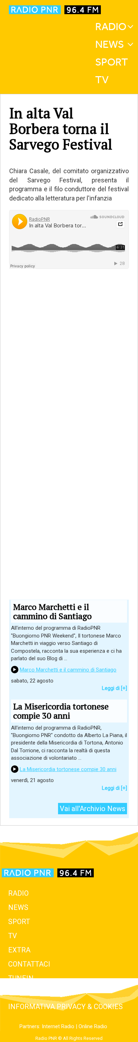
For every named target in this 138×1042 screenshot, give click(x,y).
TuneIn (21, 978)
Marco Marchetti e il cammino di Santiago (68, 670)
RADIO (18, 893)
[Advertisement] (69, 392)
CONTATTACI (29, 964)
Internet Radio (58, 1026)
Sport (111, 62)
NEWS (18, 907)
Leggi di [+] (114, 688)
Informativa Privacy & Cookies (65, 1006)
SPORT (19, 921)
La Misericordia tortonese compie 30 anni (68, 769)
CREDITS (22, 992)
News (109, 44)
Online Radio (93, 1026)
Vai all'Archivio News (92, 808)
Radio (110, 26)
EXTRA (19, 950)
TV (102, 79)
